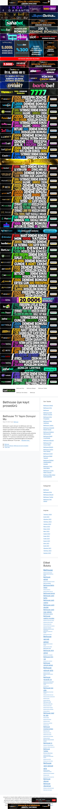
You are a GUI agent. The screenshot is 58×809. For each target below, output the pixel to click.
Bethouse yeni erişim (47, 759)
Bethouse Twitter (42, 388)
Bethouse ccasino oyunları (48, 622)
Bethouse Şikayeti (48, 440)
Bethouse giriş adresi (48, 652)
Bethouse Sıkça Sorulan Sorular (48, 740)
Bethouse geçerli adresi (47, 646)
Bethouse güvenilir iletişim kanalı (48, 675)
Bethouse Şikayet (31, 388)
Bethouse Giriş (20, 388)
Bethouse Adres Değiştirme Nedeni (48, 575)
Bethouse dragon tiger (47, 624)
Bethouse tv (47, 743)
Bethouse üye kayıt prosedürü (21, 445)
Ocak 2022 (46, 536)
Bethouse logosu (46, 698)
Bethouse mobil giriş (47, 703)
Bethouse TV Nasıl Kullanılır (48, 745)
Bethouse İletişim (48, 447)
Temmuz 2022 (47, 521)
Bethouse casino (48, 614)
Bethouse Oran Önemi (47, 719)
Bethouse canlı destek (48, 606)
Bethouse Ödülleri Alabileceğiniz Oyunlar (48, 462)
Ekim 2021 (46, 543)
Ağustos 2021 (47, 548)
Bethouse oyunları (46, 721)
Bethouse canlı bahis (48, 597)
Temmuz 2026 (47, 514)
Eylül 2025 (46, 517)
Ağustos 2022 (47, 519)
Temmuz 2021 (47, 550)
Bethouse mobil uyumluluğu (48, 709)
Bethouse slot (46, 730)
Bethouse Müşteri (46, 711)
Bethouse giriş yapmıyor (47, 661)
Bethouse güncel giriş (48, 669)
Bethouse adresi (46, 578)
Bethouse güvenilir (46, 672)
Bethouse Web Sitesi (48, 753)
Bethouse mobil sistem (47, 705)
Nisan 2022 (46, 529)
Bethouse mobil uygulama (48, 707)
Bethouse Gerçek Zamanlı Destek (48, 644)
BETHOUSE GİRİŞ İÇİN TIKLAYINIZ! (29, 59)
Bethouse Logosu (48, 425)
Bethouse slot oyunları (47, 734)
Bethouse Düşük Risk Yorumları (49, 625)
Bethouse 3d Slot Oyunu (47, 572)
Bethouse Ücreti (48, 453)
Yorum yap (7, 447)
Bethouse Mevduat (46, 700)
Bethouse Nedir (46, 717)
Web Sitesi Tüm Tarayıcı (47, 789)
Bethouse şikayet (46, 780)
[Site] (29, 99)
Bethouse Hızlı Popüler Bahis (48, 681)
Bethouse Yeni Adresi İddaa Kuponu (48, 757)
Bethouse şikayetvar (47, 785)
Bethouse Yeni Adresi (21, 392)
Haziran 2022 (47, 524)
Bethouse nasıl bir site (48, 714)
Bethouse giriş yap (48, 658)
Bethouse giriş (47, 648)
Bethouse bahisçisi (8, 445)
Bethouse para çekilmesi (47, 723)
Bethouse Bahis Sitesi (48, 586)
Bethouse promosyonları (48, 728)
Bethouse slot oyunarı (47, 732)
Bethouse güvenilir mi (47, 678)
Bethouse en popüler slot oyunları (47, 632)
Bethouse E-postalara (47, 627)
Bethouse (32, 392)
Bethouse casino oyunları (48, 617)
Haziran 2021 (47, 553)
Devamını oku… (26, 440)
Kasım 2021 (46, 541)
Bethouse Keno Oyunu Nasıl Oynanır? (48, 692)
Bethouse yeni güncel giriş (48, 766)
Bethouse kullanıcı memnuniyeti (49, 696)
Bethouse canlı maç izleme (48, 611)
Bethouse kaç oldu (48, 689)
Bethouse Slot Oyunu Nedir (48, 736)
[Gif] (29, 162)
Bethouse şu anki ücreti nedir (48, 788)
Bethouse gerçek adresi (47, 639)
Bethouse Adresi (48, 405)
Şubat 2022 (46, 534)
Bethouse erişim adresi (47, 634)
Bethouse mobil (47, 702)
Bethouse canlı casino (48, 601)
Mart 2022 (46, 531)
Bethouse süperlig (46, 738)
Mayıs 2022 (46, 526)
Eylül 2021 (46, 546)
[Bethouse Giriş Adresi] (9, 390)
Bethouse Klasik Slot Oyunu (48, 694)
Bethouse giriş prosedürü (47, 654)
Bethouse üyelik (46, 775)
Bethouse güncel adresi (48, 664)
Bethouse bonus (49, 593)
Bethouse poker (46, 724)
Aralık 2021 (46, 538)
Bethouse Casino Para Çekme (48, 620)
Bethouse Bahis (47, 583)
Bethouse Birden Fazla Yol (48, 591)
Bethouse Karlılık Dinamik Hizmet (48, 684)
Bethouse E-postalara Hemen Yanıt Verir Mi (48, 630)
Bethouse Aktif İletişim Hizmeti (48, 581)
